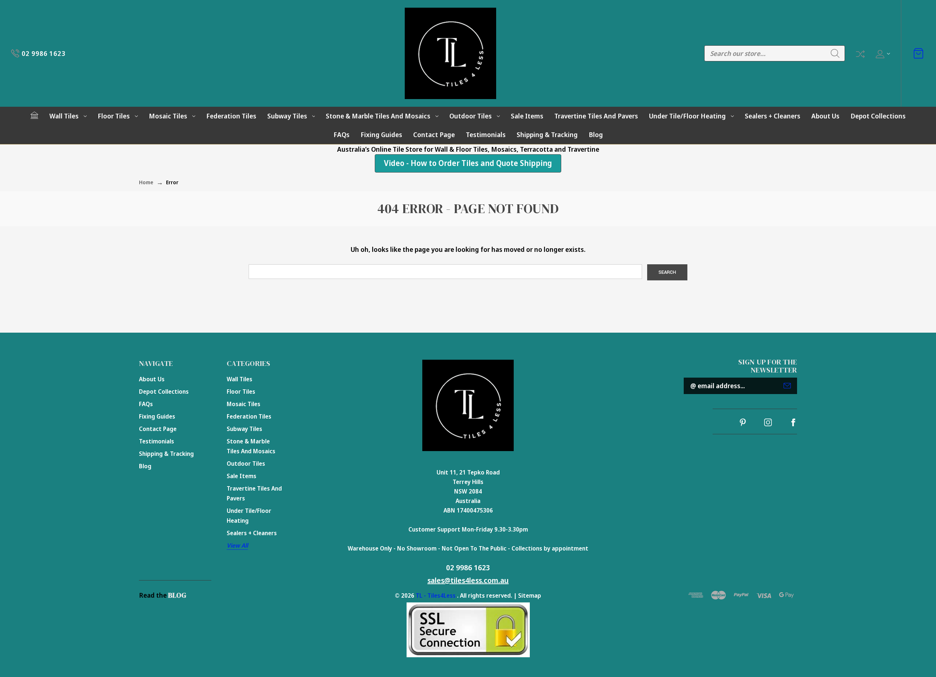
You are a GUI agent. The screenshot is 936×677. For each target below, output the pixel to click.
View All (237, 545)
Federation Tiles (231, 115)
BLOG (177, 595)
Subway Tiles (287, 115)
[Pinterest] (743, 422)
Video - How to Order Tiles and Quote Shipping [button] (468, 163)
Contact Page (434, 134)
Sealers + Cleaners (772, 115)
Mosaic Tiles (168, 115)
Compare (859, 53)
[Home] (34, 115)
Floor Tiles (114, 115)
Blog (596, 134)
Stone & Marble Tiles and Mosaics (378, 115)
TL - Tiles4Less (436, 595)
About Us (825, 115)
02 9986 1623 (468, 567)
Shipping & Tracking (547, 134)
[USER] (882, 53)
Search (835, 53)
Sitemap (529, 595)
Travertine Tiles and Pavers (596, 115)
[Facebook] (793, 422)
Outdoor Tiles (470, 115)
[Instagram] (768, 422)
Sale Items (527, 115)
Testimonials (486, 134)
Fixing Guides (381, 134)
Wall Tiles (64, 115)
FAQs (341, 134)
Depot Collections (878, 115)
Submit (787, 385)
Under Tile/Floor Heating (687, 115)
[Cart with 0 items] (918, 53)
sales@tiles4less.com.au (468, 580)
